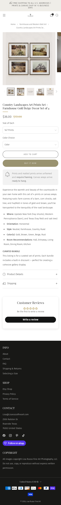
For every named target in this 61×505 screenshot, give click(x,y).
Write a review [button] (30, 319)
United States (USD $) (29, 481)
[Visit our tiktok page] (23, 435)
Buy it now (30, 163)
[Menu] (4, 15)
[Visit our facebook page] (4, 435)
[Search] (56, 15)
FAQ (4, 363)
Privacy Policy (9, 394)
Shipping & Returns (12, 368)
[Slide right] (56, 91)
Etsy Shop (7, 389)
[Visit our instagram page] (10, 435)
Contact (6, 358)
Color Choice (9, 137)
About (5, 354)
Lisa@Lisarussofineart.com (16, 414)
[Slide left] (5, 91)
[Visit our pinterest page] (17, 435)
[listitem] (30, 5)
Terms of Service (10, 399)
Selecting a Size (10, 373)
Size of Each (8, 123)
